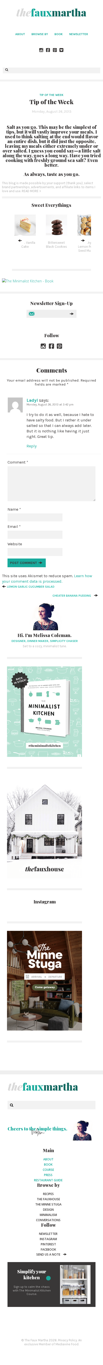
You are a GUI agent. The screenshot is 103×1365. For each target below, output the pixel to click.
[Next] (83, 240)
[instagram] (41, 50)
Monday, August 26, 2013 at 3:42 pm (50, 404)
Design (48, 1209)
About (20, 34)
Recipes (48, 1194)
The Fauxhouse (48, 1199)
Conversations (48, 1220)
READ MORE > (31, 191)
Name (14, 509)
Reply (31, 446)
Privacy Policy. (68, 1340)
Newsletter (78, 34)
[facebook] (48, 50)
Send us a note (48, 1254)
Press (48, 1175)
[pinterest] (55, 50)
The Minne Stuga (48, 1204)
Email (14, 526)
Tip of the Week (52, 95)
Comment (18, 462)
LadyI (32, 400)
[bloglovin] (61, 50)
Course (48, 1170)
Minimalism (48, 1215)
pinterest (48, 1244)
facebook (48, 1249)
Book (58, 34)
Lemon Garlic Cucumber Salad (30, 586)
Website (15, 544)
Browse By (40, 34)
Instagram (48, 1239)
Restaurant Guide (48, 1180)
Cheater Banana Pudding (71, 595)
